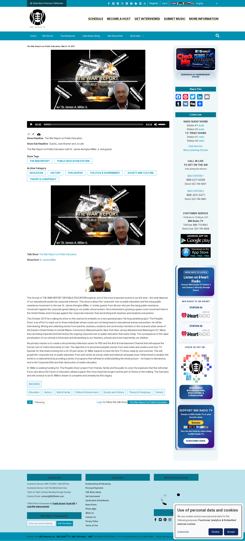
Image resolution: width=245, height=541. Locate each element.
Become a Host (119, 18)
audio (201, 125)
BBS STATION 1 (196, 176)
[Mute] (155, 124)
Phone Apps (91, 509)
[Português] (186, 3)
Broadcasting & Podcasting (98, 484)
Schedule (95, 18)
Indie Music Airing (91, 36)
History (55, 173)
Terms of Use (92, 525)
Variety (159, 392)
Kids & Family (63, 392)
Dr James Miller (48, 260)
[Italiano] (183, 3)
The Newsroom (67, 36)
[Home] (37, 19)
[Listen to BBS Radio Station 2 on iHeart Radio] (196, 333)
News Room (91, 505)
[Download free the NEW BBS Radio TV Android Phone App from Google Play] (196, 238)
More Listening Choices (196, 150)
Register (154, 3)
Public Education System (73, 161)
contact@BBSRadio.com (52, 496)
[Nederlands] (174, 3)
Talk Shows (47, 36)
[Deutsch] (180, 3)
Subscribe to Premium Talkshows (48, 3)
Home (33, 36)
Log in (164, 3)
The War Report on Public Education (58, 254)
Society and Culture (141, 173)
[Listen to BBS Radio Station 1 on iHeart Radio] (196, 314)
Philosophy (75, 173)
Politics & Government (105, 173)
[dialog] (208, 521)
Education (36, 173)
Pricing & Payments (94, 488)
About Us (90, 513)
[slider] (93, 124)
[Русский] (189, 3)
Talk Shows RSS (115, 36)
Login (99, 402)
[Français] (177, 3)
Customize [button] (183, 532)
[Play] (31, 124)
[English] (171, 3)
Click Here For (195, 146)
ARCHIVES (34, 384)
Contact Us (91, 517)
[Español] (192, 3)
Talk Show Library (93, 492)
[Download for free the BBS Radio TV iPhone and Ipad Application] (196, 252)
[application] (98, 124)
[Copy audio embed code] (29, 134)
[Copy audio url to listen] (33, 134)
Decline (216, 532)
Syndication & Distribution (97, 500)
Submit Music (174, 18)
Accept (231, 532)
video (201, 137)
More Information (203, 18)
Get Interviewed (147, 18)
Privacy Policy (92, 521)
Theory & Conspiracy (43, 179)
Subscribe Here (196, 441)
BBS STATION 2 (196, 191)
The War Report (40, 161)
